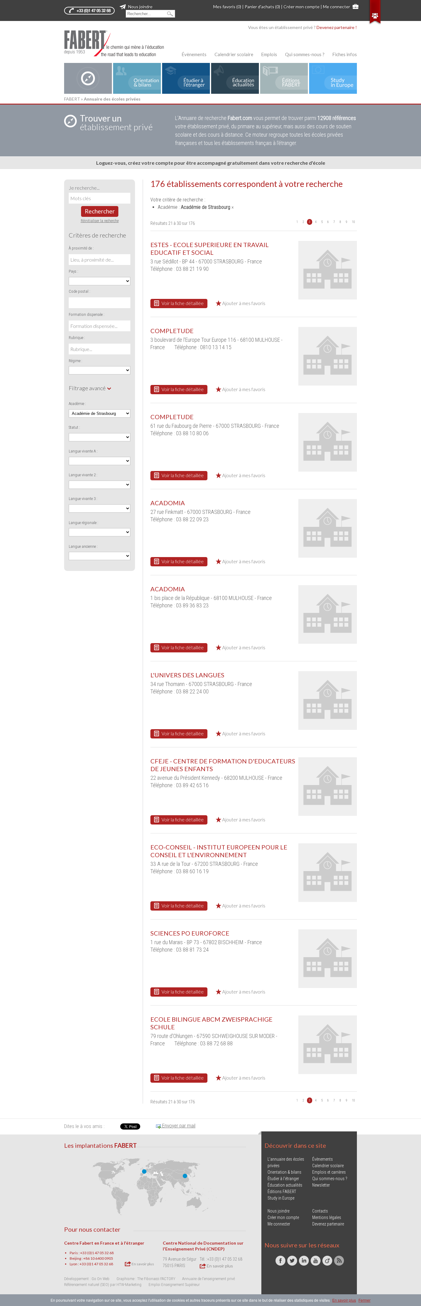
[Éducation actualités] (235, 78)
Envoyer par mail (178, 1125)
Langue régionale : (83, 522)
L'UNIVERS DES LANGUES (187, 675)
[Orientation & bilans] (137, 78)
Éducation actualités (285, 1185)
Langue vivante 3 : (83, 498)
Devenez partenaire (328, 1223)
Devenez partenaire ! (337, 27)
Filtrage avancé (88, 388)
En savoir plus (142, 1264)
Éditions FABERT (282, 1191)
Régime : (75, 360)
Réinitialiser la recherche (100, 220)
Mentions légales (326, 1217)
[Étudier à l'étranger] (186, 78)
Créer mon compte (302, 6)
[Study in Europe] (333, 78)
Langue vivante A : (83, 451)
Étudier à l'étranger (283, 1178)
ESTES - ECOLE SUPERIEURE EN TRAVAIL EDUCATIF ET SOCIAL (209, 248)
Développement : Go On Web (86, 1278)
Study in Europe (281, 1198)
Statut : (74, 427)
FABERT (72, 98)
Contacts (320, 1211)
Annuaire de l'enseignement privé (208, 1278)
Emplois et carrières (329, 1172)
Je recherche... (84, 188)
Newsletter (321, 1185)
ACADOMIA (167, 502)
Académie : (77, 403)
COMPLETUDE (172, 330)
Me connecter (336, 6)
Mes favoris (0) (227, 6)
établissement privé (116, 122)
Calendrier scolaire (234, 54)
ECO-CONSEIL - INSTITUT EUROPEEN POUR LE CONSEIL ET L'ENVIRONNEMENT (218, 850)
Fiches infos (344, 54)
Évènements (194, 54)
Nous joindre (140, 6)
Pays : (73, 271)
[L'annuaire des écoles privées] (88, 78)
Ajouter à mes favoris (243, 303)
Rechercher (100, 211)
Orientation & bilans (284, 1172)
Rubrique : (77, 337)
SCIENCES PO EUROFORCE (189, 933)
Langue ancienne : (83, 546)
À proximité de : (81, 248)
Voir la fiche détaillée (182, 303)
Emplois (269, 54)
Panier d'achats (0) (262, 6)
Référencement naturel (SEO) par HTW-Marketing (102, 1284)
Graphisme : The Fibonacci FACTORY (145, 1278)
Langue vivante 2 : (83, 475)
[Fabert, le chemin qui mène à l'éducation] (118, 43)
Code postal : (79, 291)
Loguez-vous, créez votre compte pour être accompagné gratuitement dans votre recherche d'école (210, 163)
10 (353, 222)
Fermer (364, 1300)
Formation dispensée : (86, 314)
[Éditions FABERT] (284, 78)
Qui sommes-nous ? (305, 54)
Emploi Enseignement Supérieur (174, 1284)
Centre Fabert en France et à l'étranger (104, 1243)
